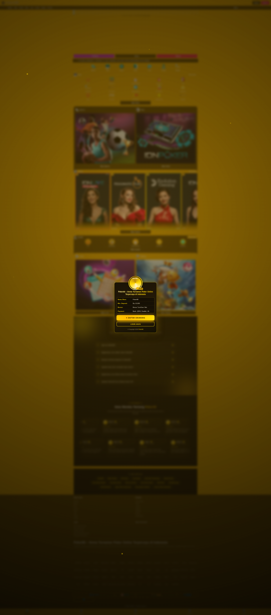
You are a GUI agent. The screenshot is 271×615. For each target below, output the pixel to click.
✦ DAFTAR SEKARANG (135, 318)
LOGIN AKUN (135, 324)
